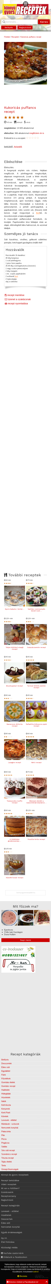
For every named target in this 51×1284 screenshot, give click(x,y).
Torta (3, 1165)
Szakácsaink (7, 1192)
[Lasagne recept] (14, 759)
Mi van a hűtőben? (10, 1188)
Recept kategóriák (10, 1205)
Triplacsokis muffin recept (14, 802)
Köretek (4, 1116)
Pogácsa (5, 1143)
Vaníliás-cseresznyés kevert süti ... (36, 610)
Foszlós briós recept (36, 839)
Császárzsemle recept (36, 647)
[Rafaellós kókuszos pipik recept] (36, 721)
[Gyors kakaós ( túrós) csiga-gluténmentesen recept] (14, 606)
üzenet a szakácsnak (19, 299)
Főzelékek (6, 1078)
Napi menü (25, 940)
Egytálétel (5, 1071)
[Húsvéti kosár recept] (14, 874)
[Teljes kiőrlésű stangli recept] (14, 644)
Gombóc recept (8, 1086)
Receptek (15, 37)
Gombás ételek (8, 1082)
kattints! (36, 1272)
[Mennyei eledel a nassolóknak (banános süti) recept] (36, 798)
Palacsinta (6, 1131)
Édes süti (5, 1067)
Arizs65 (18, 146)
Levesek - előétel (8, 1120)
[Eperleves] (9, 925)
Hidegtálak (6, 1093)
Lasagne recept (14, 762)
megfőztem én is (36, 133)
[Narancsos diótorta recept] (14, 721)
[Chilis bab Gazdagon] (25, 925)
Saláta (4, 1146)
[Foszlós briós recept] (36, 836)
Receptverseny (8, 1196)
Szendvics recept (9, 1154)
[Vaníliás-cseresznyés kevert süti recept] (36, 606)
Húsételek (5, 1097)
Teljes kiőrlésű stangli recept (15, 648)
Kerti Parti (5, 1112)
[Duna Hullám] (42, 925)
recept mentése (15, 295)
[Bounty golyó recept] (14, 682)
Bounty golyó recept (14, 686)
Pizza (3, 1139)
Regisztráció (25, 27)
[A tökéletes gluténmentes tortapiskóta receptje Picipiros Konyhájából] (14, 836)
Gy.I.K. (4, 1238)
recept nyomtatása (17, 303)
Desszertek (6, 1063)
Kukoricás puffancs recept (31, 37)
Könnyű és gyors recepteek (15, 1175)
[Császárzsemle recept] (36, 644)
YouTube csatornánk (13, 1253)
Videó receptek (8, 1184)
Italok (3, 1101)
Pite (3, 1135)
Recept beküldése (10, 1180)
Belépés (9, 27)
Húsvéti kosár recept (14, 878)
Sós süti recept (8, 1150)
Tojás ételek (6, 1162)
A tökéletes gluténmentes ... (14, 840)
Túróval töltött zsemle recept (36, 687)
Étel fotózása (7, 1242)
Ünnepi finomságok (9, 1169)
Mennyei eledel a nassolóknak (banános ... (36, 802)
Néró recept (36, 762)
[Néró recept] (36, 759)
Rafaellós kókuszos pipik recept (36, 725)
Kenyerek (5, 1109)
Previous (6, 72)
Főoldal (7, 37)
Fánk (3, 1075)
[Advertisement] (25, 416)
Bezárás (23, 1276)
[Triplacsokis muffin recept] (14, 798)
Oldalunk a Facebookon (15, 1257)
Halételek (5, 1090)
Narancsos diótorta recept (14, 725)
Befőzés (5, 1059)
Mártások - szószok (10, 1124)
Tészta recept (7, 1158)
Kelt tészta (6, 1105)
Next (45, 72)
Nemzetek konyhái (9, 1128)
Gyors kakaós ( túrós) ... (14, 609)
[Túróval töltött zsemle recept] (36, 682)
